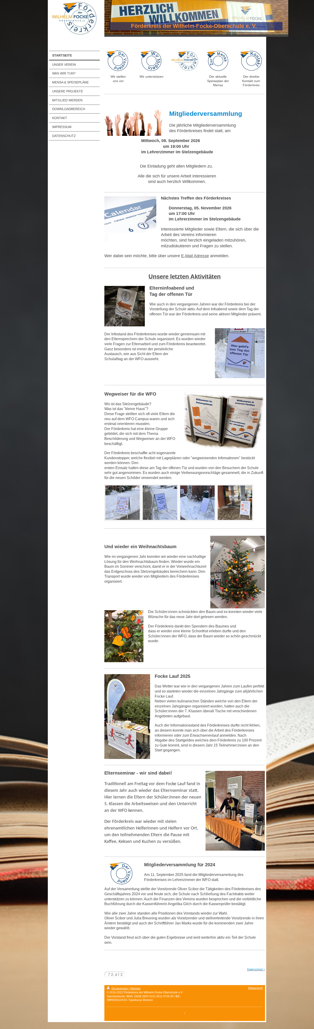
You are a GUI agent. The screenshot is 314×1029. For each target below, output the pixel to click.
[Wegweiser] (160, 503)
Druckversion (120, 988)
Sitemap (135, 988)
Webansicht (255, 988)
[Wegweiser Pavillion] (122, 503)
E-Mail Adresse (195, 256)
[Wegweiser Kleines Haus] (197, 503)
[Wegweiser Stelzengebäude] (235, 503)
